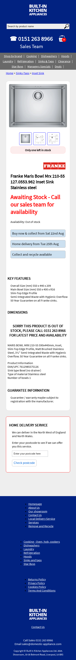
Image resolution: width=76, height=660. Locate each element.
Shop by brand (13, 56)
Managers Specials (39, 66)
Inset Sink (38, 73)
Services (33, 522)
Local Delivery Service (41, 519)
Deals (58, 66)
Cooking (31, 56)
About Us (34, 507)
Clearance (64, 61)
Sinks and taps (33, 560)
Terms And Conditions (42, 590)
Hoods (65, 56)
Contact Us (35, 515)
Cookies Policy (37, 587)
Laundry (8, 61)
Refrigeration (25, 61)
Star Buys (17, 66)
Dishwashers (49, 56)
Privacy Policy (36, 583)
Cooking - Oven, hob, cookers (42, 541)
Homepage (35, 504)
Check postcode (24, 462)
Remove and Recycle (40, 526)
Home (9, 73)
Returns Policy (37, 579)
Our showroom (37, 511)
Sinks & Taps (46, 61)
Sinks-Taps (22, 73)
